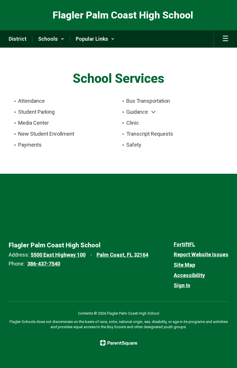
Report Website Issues (201, 254)
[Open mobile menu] (225, 39)
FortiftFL (184, 244)
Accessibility (189, 275)
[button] (51, 39)
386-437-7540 (43, 264)
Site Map (184, 265)
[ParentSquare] (119, 343)
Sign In (182, 285)
